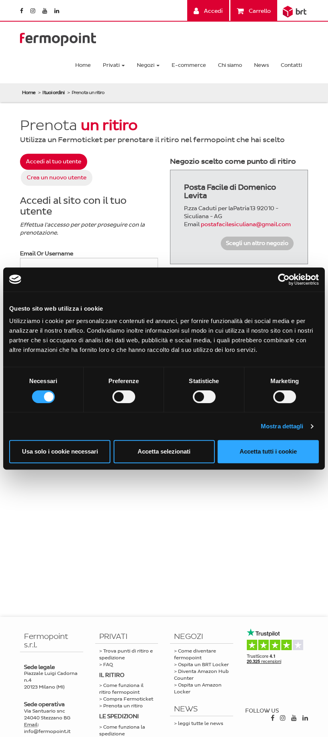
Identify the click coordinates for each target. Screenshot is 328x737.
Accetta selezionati (164, 451)
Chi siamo (230, 65)
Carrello (259, 11)
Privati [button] (112, 65)
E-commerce (189, 65)
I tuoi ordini (53, 92)
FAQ (108, 664)
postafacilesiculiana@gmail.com (246, 224)
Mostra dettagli (282, 426)
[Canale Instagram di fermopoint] (33, 11)
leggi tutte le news (200, 723)
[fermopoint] (58, 37)
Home (83, 65)
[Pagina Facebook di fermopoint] (22, 11)
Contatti (291, 65)
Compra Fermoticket (128, 699)
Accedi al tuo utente (53, 161)
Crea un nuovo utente (56, 177)
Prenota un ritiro (123, 706)
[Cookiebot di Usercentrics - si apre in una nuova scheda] (284, 279)
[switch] (123, 396)
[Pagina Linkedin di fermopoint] (56, 11)
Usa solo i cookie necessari (60, 451)
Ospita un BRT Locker (203, 664)
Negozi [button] (146, 65)
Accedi (213, 11)
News (261, 65)
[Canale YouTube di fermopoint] (45, 11)
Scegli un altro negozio (257, 243)
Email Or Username (46, 253)
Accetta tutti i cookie (268, 451)
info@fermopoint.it (47, 731)
